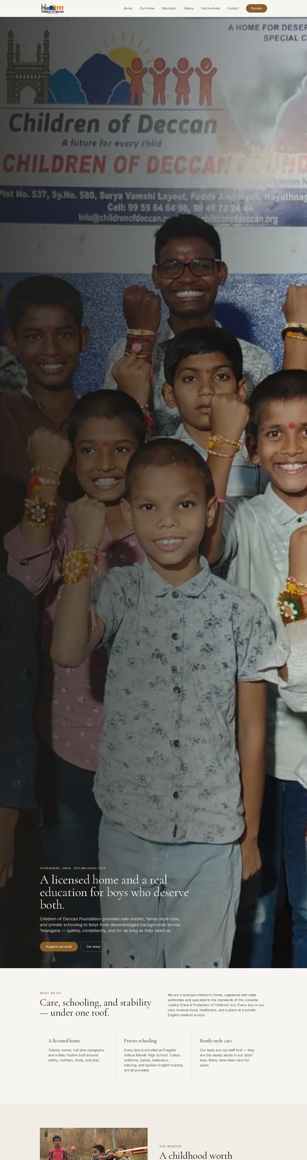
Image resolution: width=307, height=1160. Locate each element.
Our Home (147, 8)
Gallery (189, 8)
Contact (232, 8)
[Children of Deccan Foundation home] (52, 8)
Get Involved (210, 8)
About (128, 8)
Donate (256, 8)
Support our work (59, 946)
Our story (93, 946)
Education (169, 8)
